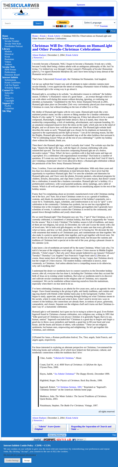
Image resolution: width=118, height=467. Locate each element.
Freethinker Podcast (14, 46)
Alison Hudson (39, 55)
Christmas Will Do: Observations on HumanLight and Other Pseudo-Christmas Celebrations (72, 48)
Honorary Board (12, 75)
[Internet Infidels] (21, 15)
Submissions (10, 80)
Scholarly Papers (12, 87)
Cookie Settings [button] (12, 460)
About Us (9, 98)
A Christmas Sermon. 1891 (69, 387)
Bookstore (9, 59)
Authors (8, 64)
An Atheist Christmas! (64, 374)
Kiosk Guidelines (12, 82)
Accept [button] (27, 460)
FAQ (7, 95)
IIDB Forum (10, 69)
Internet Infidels (10, 77)
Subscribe (9, 93)
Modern (8, 51)
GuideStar (9, 108)
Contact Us (7, 90)
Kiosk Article (54, 36)
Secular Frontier (12, 41)
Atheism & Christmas (64, 358)
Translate (104, 26)
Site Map (6, 111)
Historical (9, 54)
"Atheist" (47, 427)
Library (6, 49)
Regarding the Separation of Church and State (91, 427)
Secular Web (8, 67)
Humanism (38, 57)
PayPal (8, 106)
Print (113, 31)
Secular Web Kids (13, 43)
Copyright (9, 100)
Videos (8, 62)
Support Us (8, 103)
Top (114, 435)
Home (5, 36)
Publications (10, 72)
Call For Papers (12, 85)
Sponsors (81, 4)
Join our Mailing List (57, 435)
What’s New (8, 38)
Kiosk (7, 56)
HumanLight (60, 79)
